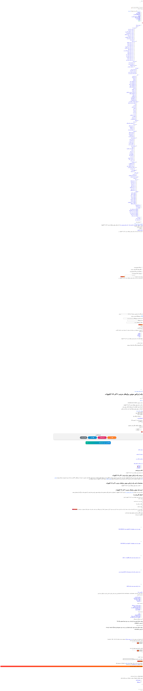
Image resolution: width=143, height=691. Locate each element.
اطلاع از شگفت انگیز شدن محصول (134, 425)
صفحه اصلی (138, 680)
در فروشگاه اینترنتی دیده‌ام (136, 316)
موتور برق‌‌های (108, 478)
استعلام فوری (140, 418)
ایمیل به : (137, 428)
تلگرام (139, 333)
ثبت (142, 431)
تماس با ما (138, 600)
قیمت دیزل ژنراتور (136, 606)
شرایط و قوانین (127, 663)
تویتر (139, 336)
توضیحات (138, 465)
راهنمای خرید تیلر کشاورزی (135, 617)
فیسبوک (138, 335)
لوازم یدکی (131, 224)
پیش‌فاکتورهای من (137, 14)
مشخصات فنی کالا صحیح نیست (135, 271)
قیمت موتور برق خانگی (136, 605)
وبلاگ (139, 613)
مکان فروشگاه (140, 322)
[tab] (97, 465)
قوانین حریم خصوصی (136, 664)
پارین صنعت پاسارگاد (129, 639)
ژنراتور (139, 224)
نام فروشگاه (140, 320)
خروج (139, 20)
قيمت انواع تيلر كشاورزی (135, 607)
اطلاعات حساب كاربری (136, 16)
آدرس (139, 15)
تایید (138, 643)
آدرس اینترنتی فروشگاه (138, 318)
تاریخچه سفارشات (137, 598)
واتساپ (139, 334)
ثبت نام (129, 11)
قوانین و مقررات (137, 599)
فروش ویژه (138, 221)
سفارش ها (138, 13)
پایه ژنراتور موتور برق (124, 224)
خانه (142, 224)
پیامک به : (137, 429)
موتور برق (135, 224)
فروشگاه (138, 682)
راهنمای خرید (137, 609)
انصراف (141, 643)
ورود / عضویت (140, 661)
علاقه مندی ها (137, 17)
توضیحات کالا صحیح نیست (136, 273)
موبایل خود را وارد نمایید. (138, 659)
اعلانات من (138, 18)
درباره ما (138, 601)
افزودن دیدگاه (74, 509)
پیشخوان (138, 12)
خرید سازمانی (137, 608)
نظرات (139, 19)
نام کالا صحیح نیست (137, 267)
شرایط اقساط (137, 614)
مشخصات (138, 467)
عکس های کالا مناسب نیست (136, 269)
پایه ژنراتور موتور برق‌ (129, 492)
